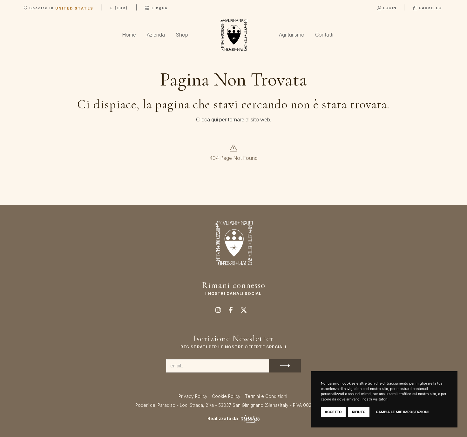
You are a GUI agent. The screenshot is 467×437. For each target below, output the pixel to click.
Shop (182, 34)
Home (129, 34)
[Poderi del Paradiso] (233, 35)
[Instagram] (218, 310)
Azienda (156, 34)
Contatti (324, 34)
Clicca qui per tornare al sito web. (233, 119)
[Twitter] (243, 310)
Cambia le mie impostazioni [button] (402, 412)
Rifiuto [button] (359, 412)
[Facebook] (231, 310)
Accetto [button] (333, 412)
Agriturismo (291, 34)
